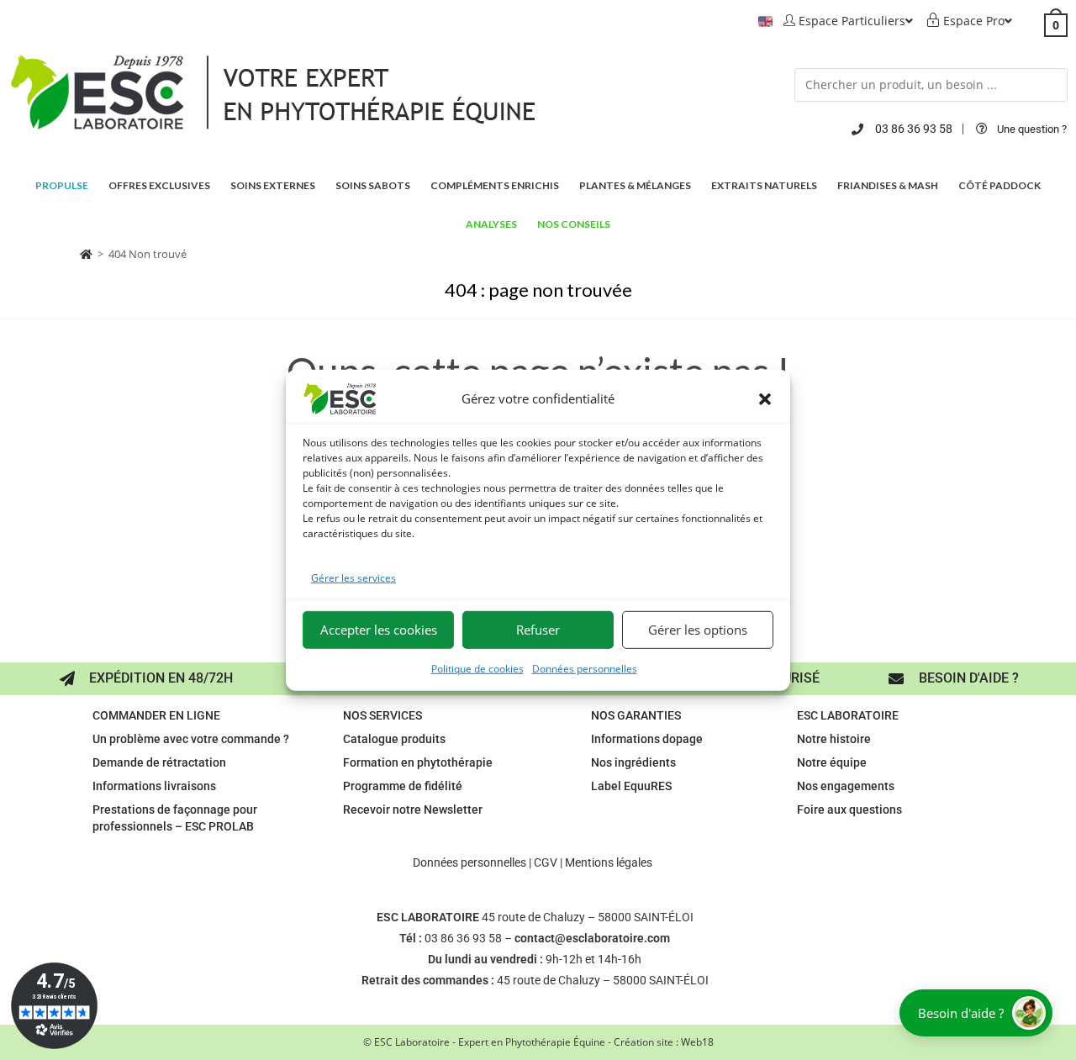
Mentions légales (608, 862)
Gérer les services (353, 577)
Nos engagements (845, 786)
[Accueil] (86, 253)
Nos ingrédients (633, 762)
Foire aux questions (849, 809)
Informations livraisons (154, 786)
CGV (545, 862)
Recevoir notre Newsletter (413, 809)
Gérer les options (697, 629)
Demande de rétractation (159, 762)
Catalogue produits (394, 739)
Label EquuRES (631, 786)
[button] (765, 398)
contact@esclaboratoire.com (592, 938)
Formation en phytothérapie (418, 762)
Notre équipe (832, 762)
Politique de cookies (477, 669)
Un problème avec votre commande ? (190, 739)
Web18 (697, 1042)
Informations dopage (647, 739)
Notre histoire (834, 739)
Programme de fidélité (402, 786)
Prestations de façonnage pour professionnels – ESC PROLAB (174, 818)
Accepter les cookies (378, 629)
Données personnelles (584, 669)
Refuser (538, 629)
